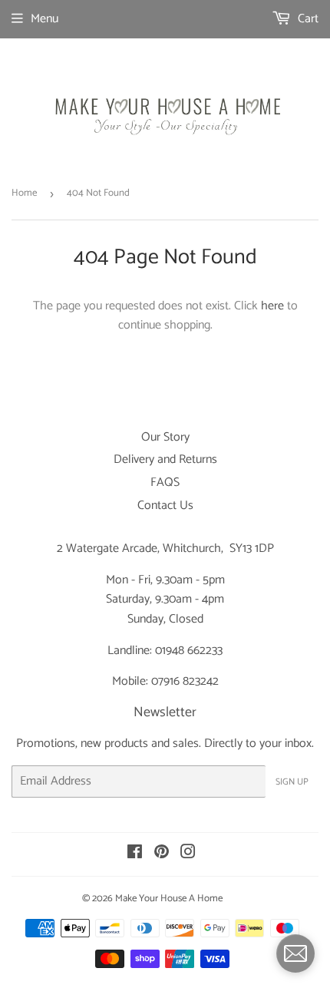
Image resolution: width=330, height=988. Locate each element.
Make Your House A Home (169, 899)
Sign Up (292, 782)
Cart (306, 18)
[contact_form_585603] (295, 953)
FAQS (165, 482)
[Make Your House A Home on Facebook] (135, 854)
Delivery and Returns (165, 459)
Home (24, 193)
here (272, 306)
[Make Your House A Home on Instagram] (188, 854)
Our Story (165, 437)
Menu (44, 18)
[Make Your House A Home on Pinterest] (161, 854)
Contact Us (165, 505)
